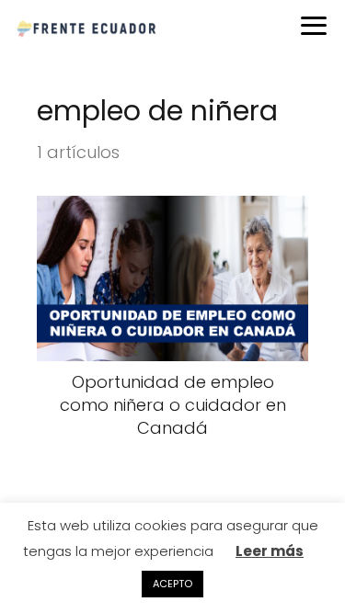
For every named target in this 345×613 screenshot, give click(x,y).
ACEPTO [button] (172, 583)
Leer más (270, 551)
